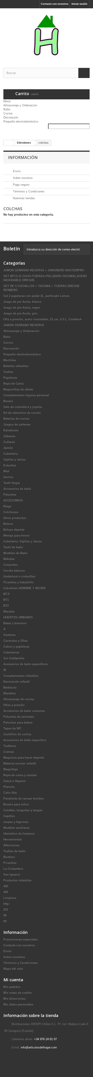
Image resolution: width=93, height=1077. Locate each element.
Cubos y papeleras (16, 646)
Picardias (9, 863)
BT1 (6, 600)
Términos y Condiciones (28, 191)
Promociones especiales (20, 939)
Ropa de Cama (13, 383)
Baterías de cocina (16, 418)
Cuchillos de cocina (17, 734)
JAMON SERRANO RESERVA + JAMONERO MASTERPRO (43, 270)
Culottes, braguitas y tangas (22, 810)
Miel (6, 471)
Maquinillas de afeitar (18, 389)
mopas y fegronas (15, 822)
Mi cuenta (13, 979)
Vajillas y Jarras (14, 459)
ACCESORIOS (13, 500)
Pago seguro (20, 184)
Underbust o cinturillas (19, 576)
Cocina (7, 113)
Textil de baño (13, 547)
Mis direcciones (14, 998)
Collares (9, 442)
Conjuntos (10, 564)
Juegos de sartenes (16, 424)
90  (5, 921)
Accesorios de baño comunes (24, 711)
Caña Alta (10, 792)
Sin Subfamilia (13, 658)
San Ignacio (11, 874)
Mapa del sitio (13, 968)
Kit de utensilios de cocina (22, 413)
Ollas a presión (14, 705)
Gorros (8, 477)
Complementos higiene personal (26, 395)
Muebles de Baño (15, 553)
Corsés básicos (14, 570)
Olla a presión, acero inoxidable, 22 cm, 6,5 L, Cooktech (42, 319)
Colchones (10, 512)
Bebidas (9, 559)
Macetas (9, 611)
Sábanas (9, 436)
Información (23, 157)
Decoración (10, 117)
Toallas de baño (14, 851)
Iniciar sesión (79, 3)
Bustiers (9, 857)
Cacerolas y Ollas (15, 640)
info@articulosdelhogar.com (39, 1047)
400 (5, 886)
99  (5, 915)
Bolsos (8, 524)
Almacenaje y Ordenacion (20, 105)
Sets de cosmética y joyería (22, 407)
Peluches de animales (18, 716)
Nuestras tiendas (23, 198)
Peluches (9, 494)
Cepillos (9, 816)
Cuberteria (10, 453)
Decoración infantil (16, 681)
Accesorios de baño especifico (24, 740)
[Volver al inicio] (8, 143)
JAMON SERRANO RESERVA (23, 325)
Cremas (8, 752)
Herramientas (12, 839)
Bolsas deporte (13, 529)
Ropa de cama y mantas (20, 775)
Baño (6, 109)
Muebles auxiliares (16, 827)
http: (6, 903)
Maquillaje (10, 769)
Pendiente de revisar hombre (23, 798)
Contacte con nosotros (54, 3)
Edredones (11, 430)
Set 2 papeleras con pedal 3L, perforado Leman (36, 296)
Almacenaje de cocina (18, 699)
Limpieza (9, 898)
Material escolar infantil (19, 763)
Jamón (8, 448)
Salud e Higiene (14, 781)
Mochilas (9, 360)
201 (5, 909)
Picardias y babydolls (18, 582)
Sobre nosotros (22, 178)
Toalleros (9, 746)
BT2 (6, 605)
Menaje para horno (16, 535)
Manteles (9, 693)
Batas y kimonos (15, 623)
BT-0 (6, 594)
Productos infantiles (17, 880)
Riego (7, 506)
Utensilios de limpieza (19, 833)
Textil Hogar (11, 483)
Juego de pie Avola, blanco (22, 301)
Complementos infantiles (20, 676)
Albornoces (11, 845)
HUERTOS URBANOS (18, 617)
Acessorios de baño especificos (25, 664)
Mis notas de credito (17, 992)
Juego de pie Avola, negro (21, 307)
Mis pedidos (12, 987)
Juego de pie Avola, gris (20, 313)
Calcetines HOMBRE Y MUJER (24, 588)
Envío (16, 171)
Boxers (8, 401)
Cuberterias (11, 652)
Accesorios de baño (17, 489)
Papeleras (10, 377)
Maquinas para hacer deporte (23, 757)
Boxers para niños (16, 804)
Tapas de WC (12, 728)
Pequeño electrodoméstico (20, 121)
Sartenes (9, 635)
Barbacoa (9, 687)
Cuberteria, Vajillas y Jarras (22, 541)
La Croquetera (13, 868)
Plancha (9, 787)
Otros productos (14, 518)
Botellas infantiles (15, 366)
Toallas (8, 372)
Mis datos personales (18, 1004)
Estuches (9, 465)
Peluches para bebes (18, 722)
